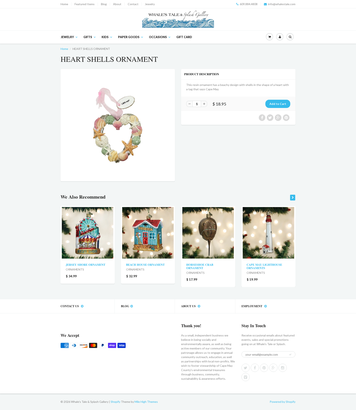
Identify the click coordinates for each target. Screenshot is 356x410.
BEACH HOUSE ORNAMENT (145, 264)
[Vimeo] (245, 377)
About (117, 4)
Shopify (115, 401)
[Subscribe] (290, 354)
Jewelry (150, 4)
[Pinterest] (264, 368)
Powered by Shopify (282, 401)
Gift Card (184, 37)
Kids (105, 37)
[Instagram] (283, 368)
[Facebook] (255, 368)
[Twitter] (245, 368)
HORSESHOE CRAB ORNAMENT (199, 266)
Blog (104, 4)
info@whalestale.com (281, 4)
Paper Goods (128, 37)
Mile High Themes (146, 401)
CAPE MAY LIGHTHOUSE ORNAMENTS (264, 266)
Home (64, 4)
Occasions (158, 37)
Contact (133, 4)
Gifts (87, 37)
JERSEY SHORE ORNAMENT (85, 264)
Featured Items (85, 4)
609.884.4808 (249, 4)
